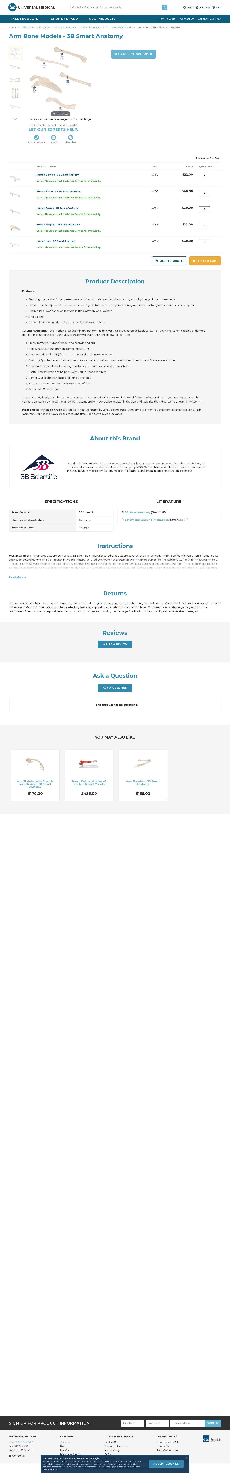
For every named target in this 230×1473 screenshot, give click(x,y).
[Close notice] (185, 1458)
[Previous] (15, 45)
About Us (65, 1442)
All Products (28, 27)
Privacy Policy (71, 1466)
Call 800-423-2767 (209, 18)
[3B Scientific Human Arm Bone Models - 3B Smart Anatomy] (15, 53)
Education (45, 27)
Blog (62, 1446)
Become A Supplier (70, 1454)
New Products (102, 19)
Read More (16, 577)
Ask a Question (115, 687)
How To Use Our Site (168, 1442)
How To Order (167, 18)
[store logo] (31, 7)
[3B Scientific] (41, 467)
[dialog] (115, 1464)
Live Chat (65, 1450)
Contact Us (187, 18)
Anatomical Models (66, 27)
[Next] (15, 119)
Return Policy (112, 1450)
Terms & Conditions (167, 1450)
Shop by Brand (64, 19)
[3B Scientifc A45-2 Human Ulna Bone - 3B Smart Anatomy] (15, 106)
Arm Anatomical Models (119, 27)
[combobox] (118, 7)
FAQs (108, 1454)
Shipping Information (116, 1446)
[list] (115, 19)
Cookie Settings (50, 1469)
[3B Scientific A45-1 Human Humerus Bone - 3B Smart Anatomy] (15, 67)
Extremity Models (91, 27)
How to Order (164, 1446)
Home (13, 27)
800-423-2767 (25, 1442)
